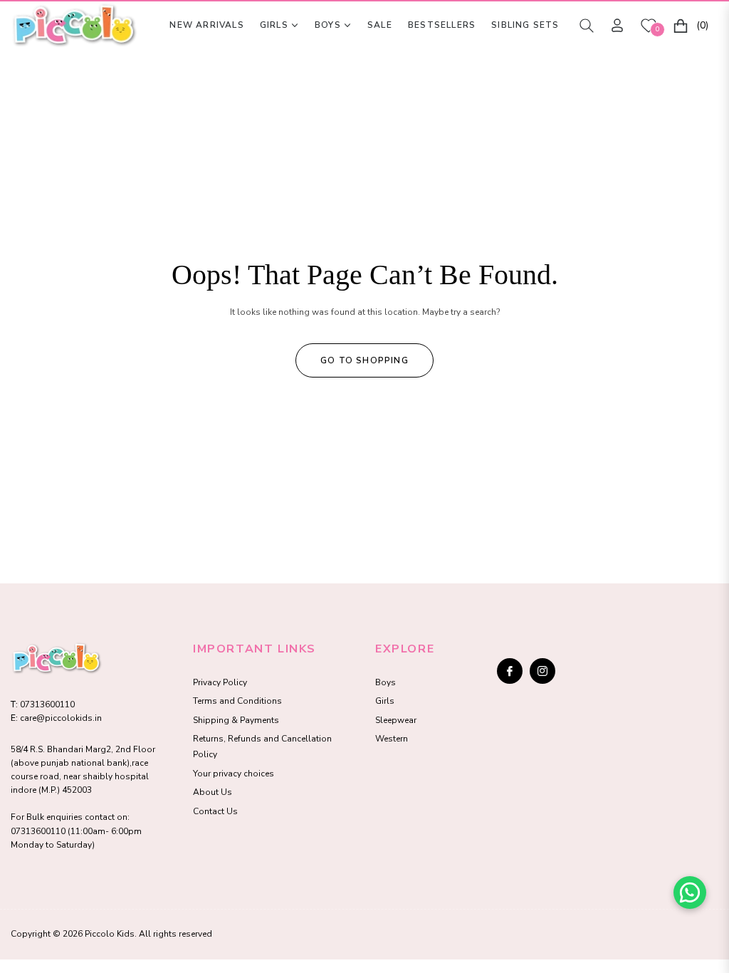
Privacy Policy (220, 682)
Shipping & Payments (236, 720)
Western (391, 738)
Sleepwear (395, 720)
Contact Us (215, 811)
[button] (586, 25)
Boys (385, 682)
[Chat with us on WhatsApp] (689, 892)
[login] (617, 25)
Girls (384, 701)
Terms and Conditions (237, 701)
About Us (212, 792)
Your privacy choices (233, 773)
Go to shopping (364, 360)
